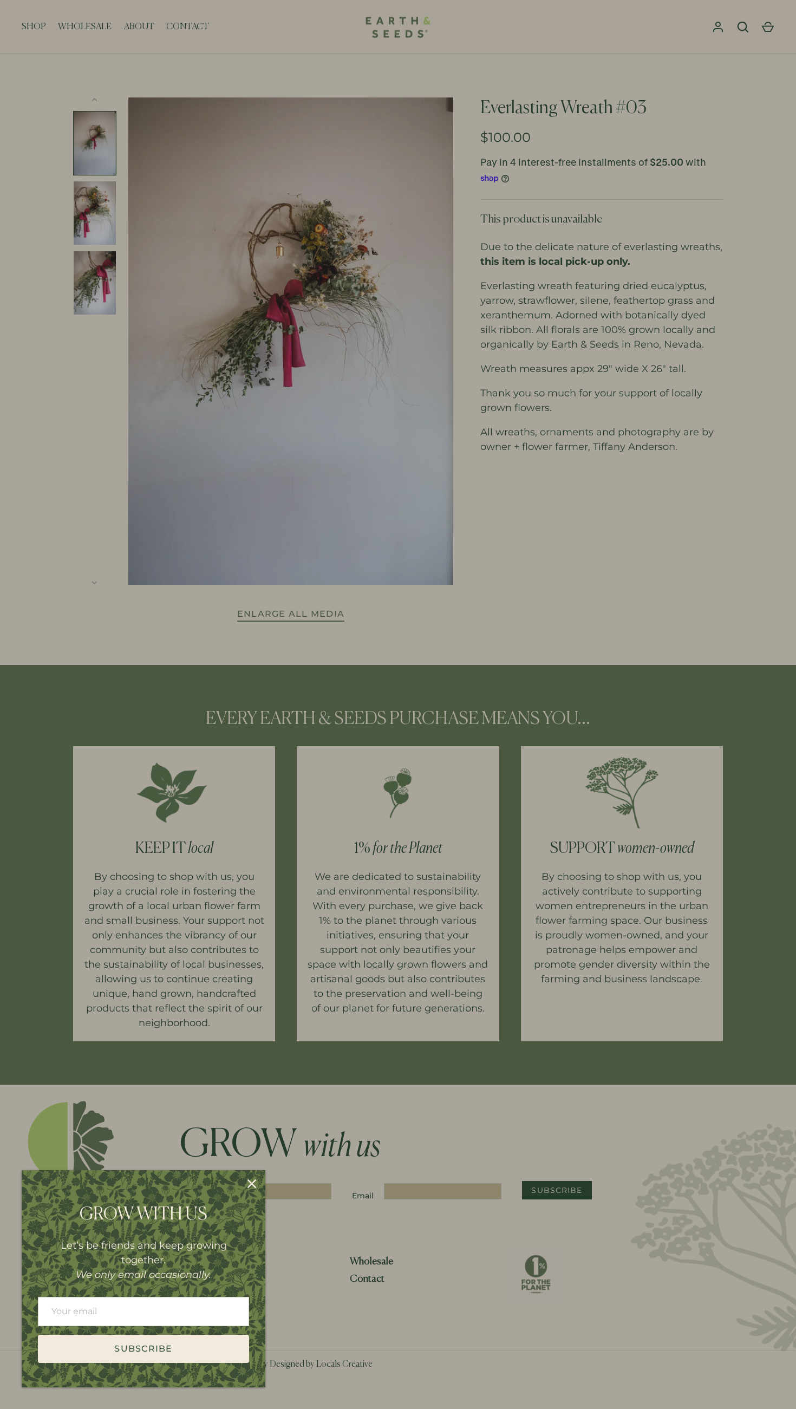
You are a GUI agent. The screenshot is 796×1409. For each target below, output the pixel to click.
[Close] (252, 1184)
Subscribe (143, 1348)
